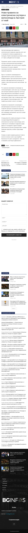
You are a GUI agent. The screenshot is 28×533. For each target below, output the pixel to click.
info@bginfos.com (10, 514)
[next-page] (5, 196)
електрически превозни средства (17, 145)
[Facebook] (7, 28)
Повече (13, 308)
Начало (3, 6)
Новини (7, 9)
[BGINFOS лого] (14, 2)
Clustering (3, 344)
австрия (7, 145)
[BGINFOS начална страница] (14, 500)
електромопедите (5, 147)
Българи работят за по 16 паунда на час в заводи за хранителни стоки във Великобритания (13, 356)
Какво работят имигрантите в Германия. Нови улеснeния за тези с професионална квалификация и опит (13, 350)
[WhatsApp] (17, 28)
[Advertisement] (14, 255)
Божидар (3, 360)
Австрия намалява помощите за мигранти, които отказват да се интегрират (17, 183)
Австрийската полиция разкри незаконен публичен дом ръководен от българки (17, 190)
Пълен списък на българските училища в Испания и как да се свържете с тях (12, 324)
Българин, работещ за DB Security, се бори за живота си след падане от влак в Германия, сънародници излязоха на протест (13, 318)
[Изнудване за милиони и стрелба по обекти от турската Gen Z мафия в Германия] (5, 286)
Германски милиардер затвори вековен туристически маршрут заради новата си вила (17, 176)
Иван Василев (6, 24)
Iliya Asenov (4, 410)
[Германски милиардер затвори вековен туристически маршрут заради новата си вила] (5, 176)
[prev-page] (2, 196)
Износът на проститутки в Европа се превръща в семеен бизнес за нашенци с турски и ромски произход (13, 423)
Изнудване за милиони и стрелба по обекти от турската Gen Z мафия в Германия (18, 286)
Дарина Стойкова (5, 416)
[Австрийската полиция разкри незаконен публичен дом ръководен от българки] (5, 191)
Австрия (7, 6)
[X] (10, 28)
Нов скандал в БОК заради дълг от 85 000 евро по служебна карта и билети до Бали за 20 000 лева (18, 303)
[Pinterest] (14, 28)
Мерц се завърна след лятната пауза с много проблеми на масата (17, 278)
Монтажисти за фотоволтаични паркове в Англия (5, 164)
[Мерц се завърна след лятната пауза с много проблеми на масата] (5, 279)
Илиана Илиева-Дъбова (7, 322)
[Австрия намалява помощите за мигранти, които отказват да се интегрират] (5, 183)
